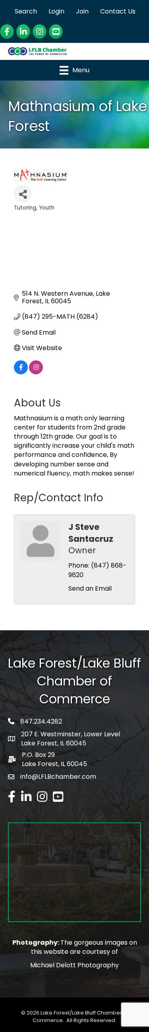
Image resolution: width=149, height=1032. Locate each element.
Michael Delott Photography (74, 965)
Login (56, 11)
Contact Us (117, 11)
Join (82, 11)
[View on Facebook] (21, 372)
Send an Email (90, 588)
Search (26, 11)
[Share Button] (23, 194)
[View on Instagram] (36, 372)
